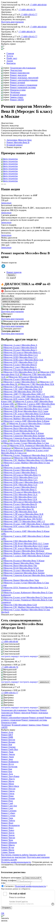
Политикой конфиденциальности (30, 886)
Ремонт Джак (7, 752)
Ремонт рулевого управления (23, 85)
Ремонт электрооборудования (24, 80)
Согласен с (25, 886)
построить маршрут (10, 656)
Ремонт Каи (6, 769)
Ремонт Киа (6, 771)
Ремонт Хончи (8, 835)
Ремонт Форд (7, 828)
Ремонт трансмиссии (19, 73)
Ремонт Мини (7, 784)
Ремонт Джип (7, 757)
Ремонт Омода (8, 791)
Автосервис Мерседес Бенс (19, 140)
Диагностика (16, 70)
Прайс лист (12, 58)
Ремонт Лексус (8, 779)
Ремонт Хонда (7, 833)
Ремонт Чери (7, 840)
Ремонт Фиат (7, 823)
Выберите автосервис (11, 877)
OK (2, 913)
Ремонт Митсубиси (10, 786)
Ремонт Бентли (8, 739)
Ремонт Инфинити (9, 762)
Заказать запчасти (37, 855)
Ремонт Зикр (7, 759)
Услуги (10, 56)
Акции (10, 61)
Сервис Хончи (8, 852)
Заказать (11, 275)
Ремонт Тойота (8, 820)
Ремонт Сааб (7, 803)
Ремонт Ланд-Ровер (10, 776)
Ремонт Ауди (7, 732)
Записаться (6, 203)
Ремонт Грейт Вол (9, 749)
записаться (44, 656)
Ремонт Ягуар (7, 847)
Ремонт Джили (8, 754)
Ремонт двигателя (18, 75)
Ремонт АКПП (17, 100)
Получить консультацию (12, 22)
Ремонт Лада (7, 774)
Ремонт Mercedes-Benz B (18, 142)
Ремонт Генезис (8, 747)
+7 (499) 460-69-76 (26, 9)
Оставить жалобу (9, 859)
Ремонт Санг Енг (9, 806)
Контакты (11, 63)
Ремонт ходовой (17, 82)
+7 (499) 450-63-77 (28, 14)
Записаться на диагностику (13, 857)
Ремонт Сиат (7, 808)
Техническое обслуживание (23, 68)
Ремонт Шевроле (9, 842)
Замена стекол (16, 97)
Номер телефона (8, 880)
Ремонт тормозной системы (23, 87)
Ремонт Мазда (7, 781)
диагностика (7, 299)
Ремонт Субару (8, 813)
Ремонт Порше (8, 798)
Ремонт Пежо (7, 796)
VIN (3, 883)
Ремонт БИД (7, 735)
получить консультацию (25, 299)
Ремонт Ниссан (8, 788)
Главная (10, 53)
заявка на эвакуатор (10, 301)
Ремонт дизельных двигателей (24, 77)
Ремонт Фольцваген (10, 825)
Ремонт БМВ (7, 737)
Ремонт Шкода (8, 845)
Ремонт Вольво (8, 742)
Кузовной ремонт (18, 95)
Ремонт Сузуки (8, 815)
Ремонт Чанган (8, 837)
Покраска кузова (18, 90)
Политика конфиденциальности (16, 862)
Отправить (6, 908)
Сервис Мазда (7, 850)
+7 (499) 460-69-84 (37, 5)
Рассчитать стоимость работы (15, 855)
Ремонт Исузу (7, 764)
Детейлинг (15, 92)
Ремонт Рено (7, 801)
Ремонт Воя (6, 744)
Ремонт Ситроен (8, 810)
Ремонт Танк (7, 818)
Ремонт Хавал (7, 830)
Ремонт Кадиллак (9, 766)
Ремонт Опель (7, 793)
